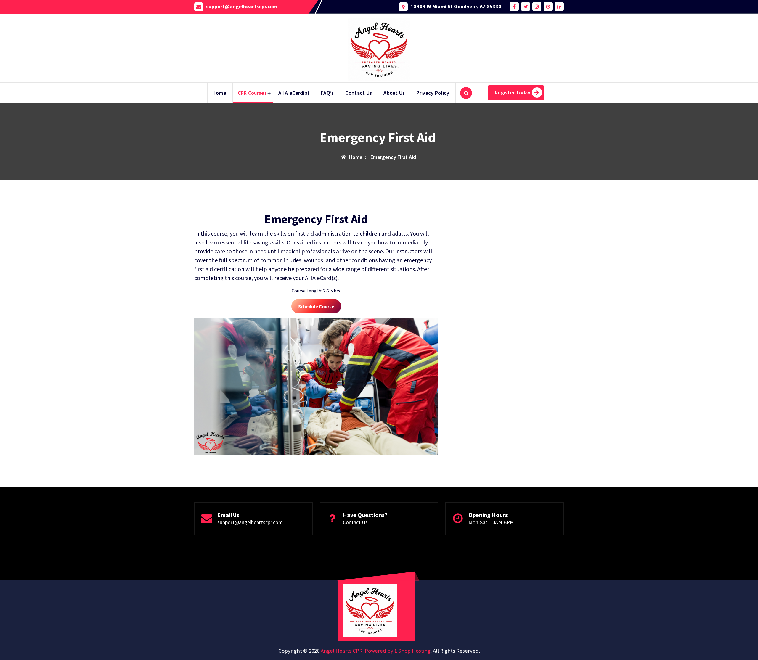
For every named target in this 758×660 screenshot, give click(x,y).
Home (219, 92)
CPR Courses (252, 92)
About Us (394, 92)
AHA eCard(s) (294, 92)
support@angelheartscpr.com (241, 6)
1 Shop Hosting (412, 650)
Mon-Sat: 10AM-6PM (491, 522)
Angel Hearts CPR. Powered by (357, 650)
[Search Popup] (466, 93)
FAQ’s (327, 92)
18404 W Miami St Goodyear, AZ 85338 (456, 6)
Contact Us (358, 92)
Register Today (512, 92)
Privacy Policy (432, 92)
